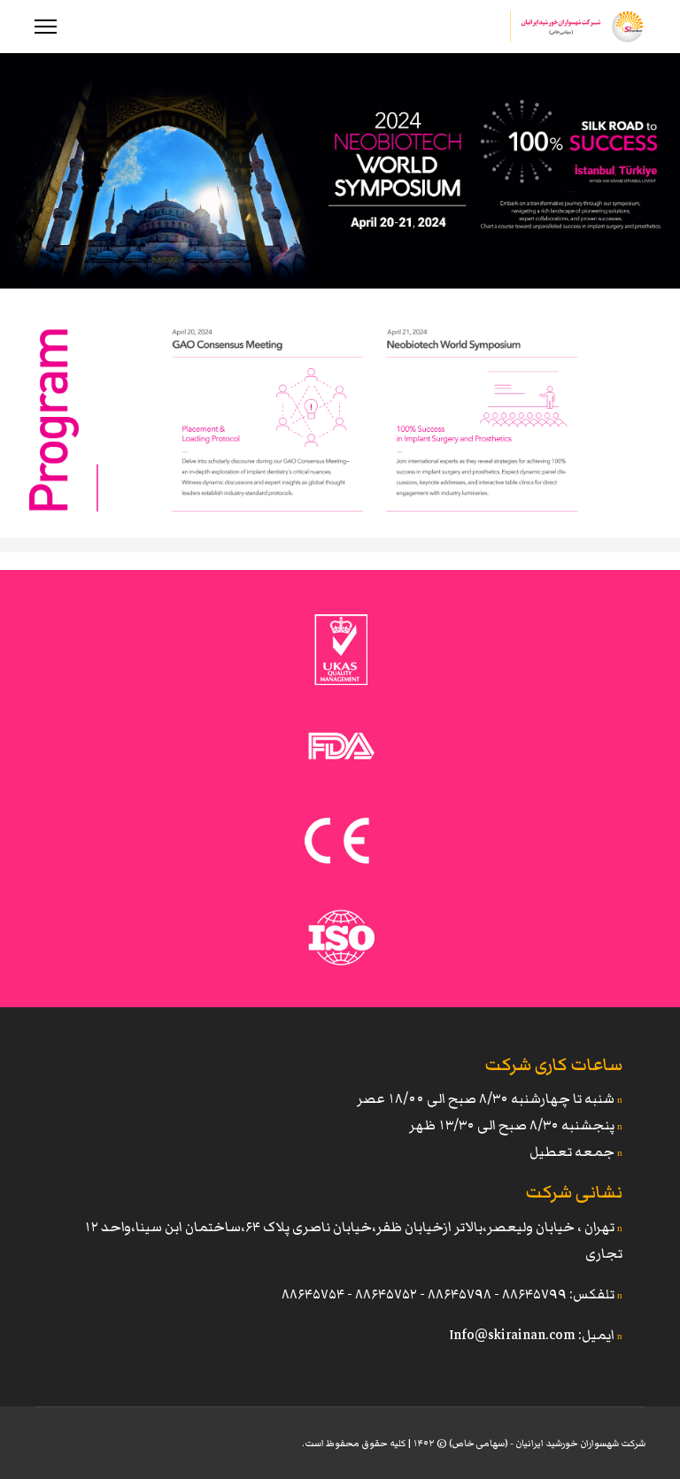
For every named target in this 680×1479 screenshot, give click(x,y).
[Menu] (46, 26)
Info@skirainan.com (512, 1334)
